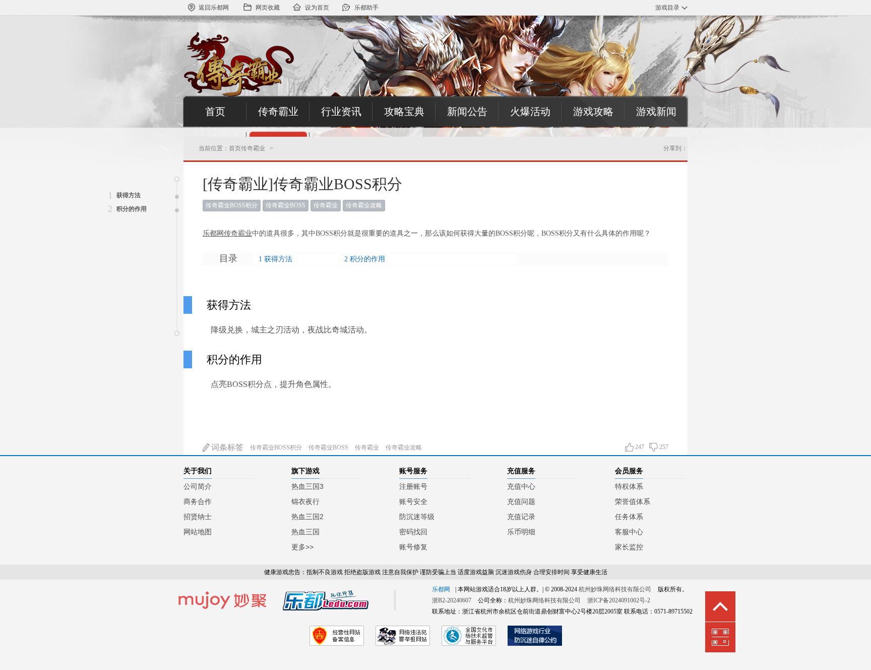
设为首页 (317, 7)
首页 (215, 111)
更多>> (302, 547)
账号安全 (413, 501)
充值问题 (521, 501)
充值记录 (521, 517)
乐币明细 (521, 532)
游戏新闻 (656, 111)
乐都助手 (366, 7)
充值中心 (521, 486)
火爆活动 (530, 111)
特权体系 (629, 486)
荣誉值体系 (632, 501)
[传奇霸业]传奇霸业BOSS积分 (302, 184)
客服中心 (629, 532)
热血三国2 (307, 517)
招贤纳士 (197, 517)
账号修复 (413, 547)
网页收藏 (268, 7)
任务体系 (629, 517)
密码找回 (413, 532)
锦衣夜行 (305, 501)
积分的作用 (367, 259)
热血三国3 (307, 486)
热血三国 (305, 532)
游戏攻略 (593, 111)
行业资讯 (341, 111)
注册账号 (413, 486)
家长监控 (629, 547)
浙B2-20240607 (451, 600)
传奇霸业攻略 (364, 205)
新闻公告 (467, 111)
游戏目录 (667, 7)
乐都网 (441, 589)
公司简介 (197, 486)
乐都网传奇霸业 (227, 233)
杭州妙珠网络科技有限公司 (615, 589)
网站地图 (197, 532)
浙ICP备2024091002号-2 (618, 600)
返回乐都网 (214, 7)
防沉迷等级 (416, 517)
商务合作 (197, 501)
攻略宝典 (404, 111)
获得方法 (278, 259)
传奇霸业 (278, 111)
